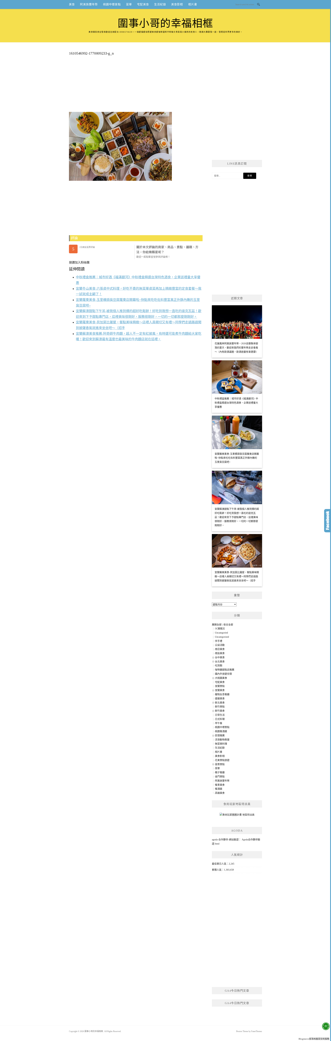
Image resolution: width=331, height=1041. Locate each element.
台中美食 (220, 657)
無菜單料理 (221, 743)
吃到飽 (218, 665)
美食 (72, 4)
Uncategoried (221, 632)
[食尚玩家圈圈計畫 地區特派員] (237, 816)
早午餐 (218, 723)
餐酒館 (218, 789)
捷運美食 (220, 698)
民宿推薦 (220, 735)
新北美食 (220, 702)
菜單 (129, 4)
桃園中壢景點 (112, 4)
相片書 (192, 4)
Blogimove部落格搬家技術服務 (314, 1039)
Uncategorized (222, 637)
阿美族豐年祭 (89, 4)
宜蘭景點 (220, 686)
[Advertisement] (136, 85)
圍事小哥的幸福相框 (165, 23)
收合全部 (228, 624)
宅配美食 (143, 4)
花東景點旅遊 (222, 760)
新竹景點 (220, 706)
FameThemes (256, 1031)
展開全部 (217, 624)
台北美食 (220, 661)
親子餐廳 (220, 772)
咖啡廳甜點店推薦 (224, 669)
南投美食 (220, 653)
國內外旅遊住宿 (223, 674)
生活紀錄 (160, 4)
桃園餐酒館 (221, 731)
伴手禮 (218, 641)
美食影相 (177, 4)
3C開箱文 (220, 628)
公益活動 (220, 645)
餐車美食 (220, 785)
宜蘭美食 (220, 690)
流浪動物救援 (222, 739)
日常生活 (220, 715)
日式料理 (220, 719)
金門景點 (220, 776)
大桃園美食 (221, 678)
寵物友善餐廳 (222, 694)
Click (327, 520)
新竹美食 (220, 710)
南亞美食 (220, 649)
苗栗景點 (220, 764)
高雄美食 (220, 793)
